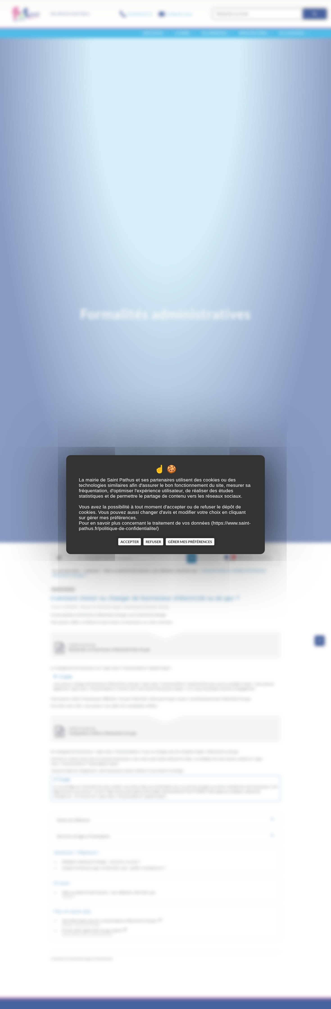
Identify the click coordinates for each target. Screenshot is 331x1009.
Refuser (153, 541)
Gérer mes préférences (190, 541)
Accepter (129, 541)
